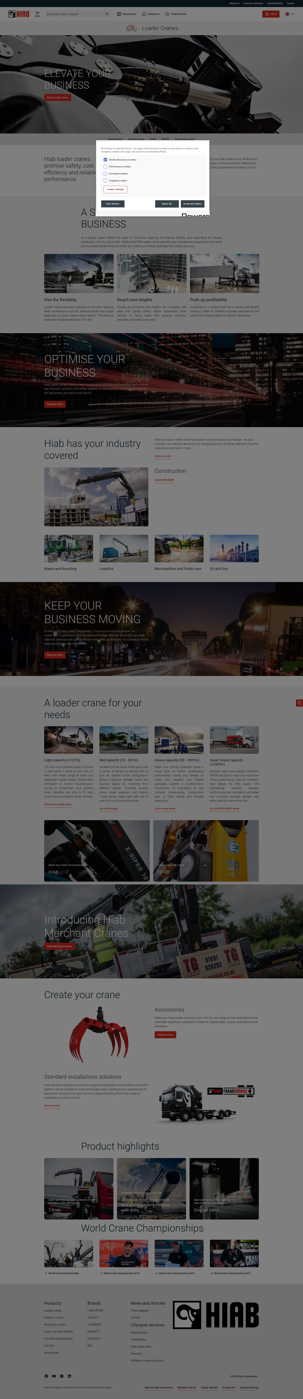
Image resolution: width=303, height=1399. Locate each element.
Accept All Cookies (192, 203)
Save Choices (112, 203)
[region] (153, 178)
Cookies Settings (115, 189)
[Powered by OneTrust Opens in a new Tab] (194, 214)
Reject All (167, 203)
